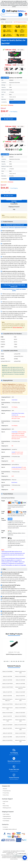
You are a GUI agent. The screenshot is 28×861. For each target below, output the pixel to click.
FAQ (4, 803)
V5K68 (15, 346)
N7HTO (15, 339)
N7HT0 (15, 342)
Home (2, 22)
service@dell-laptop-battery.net (10, 829)
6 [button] (13, 661)
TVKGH (15, 344)
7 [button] (14, 661)
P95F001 (3, 342)
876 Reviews (10, 105)
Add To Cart (9, 119)
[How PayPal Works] (21, 840)
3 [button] (7, 661)
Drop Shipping (6, 820)
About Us (5, 788)
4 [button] (9, 661)
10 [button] (20, 661)
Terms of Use (6, 794)
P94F (15, 337)
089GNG (3, 358)
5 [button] (11, 661)
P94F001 (3, 339)
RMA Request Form (7, 807)
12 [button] (23, 661)
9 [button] (18, 661)
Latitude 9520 (17, 361)
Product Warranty (7, 790)
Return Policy (6, 805)
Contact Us (5, 827)
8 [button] (16, 661)
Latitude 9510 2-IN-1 (18, 356)
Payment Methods (7, 818)
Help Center (5, 801)
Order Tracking (6, 814)
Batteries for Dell (8, 22)
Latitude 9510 (17, 354)
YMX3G (2, 354)
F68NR (2, 356)
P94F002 (3, 344)
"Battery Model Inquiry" (18, 327)
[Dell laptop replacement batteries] (14, 10)
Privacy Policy (6, 792)
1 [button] (4, 661)
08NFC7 (2, 346)
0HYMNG (16, 358)
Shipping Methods (7, 816)
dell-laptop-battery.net (16, 851)
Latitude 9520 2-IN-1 (5, 361)
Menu (4, 19)
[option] (14, 57)
